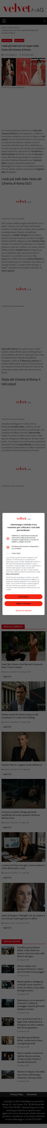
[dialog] (23, 564)
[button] (23, 553)
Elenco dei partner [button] (12, 574)
